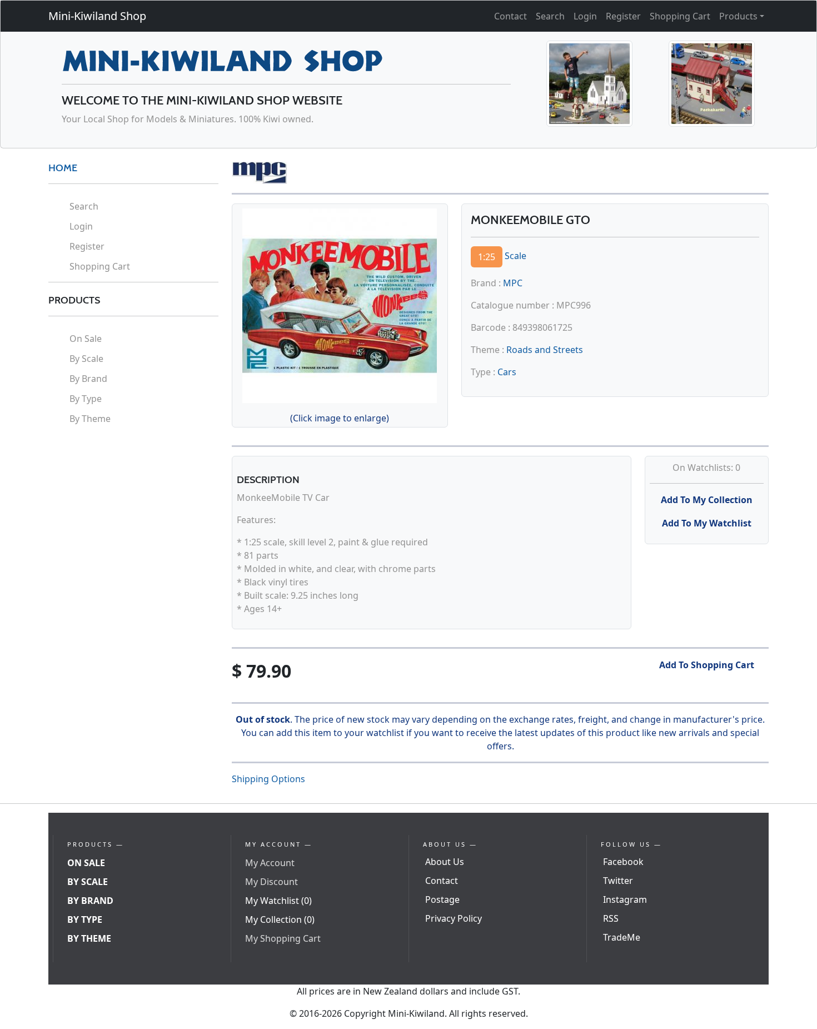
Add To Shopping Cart (706, 665)
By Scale (86, 358)
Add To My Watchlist (706, 523)
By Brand (88, 378)
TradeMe (621, 937)
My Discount (271, 882)
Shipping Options (268, 779)
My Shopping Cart (283, 938)
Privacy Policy (453, 918)
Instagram (625, 899)
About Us (444, 862)
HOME (62, 168)
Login (585, 16)
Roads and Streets (544, 350)
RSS (611, 918)
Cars (506, 372)
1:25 (486, 257)
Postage (442, 899)
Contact (510, 16)
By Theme (90, 418)
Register (623, 16)
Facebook (623, 862)
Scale (515, 256)
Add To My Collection (707, 500)
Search (550, 16)
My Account (270, 863)
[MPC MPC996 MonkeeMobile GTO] (339, 304)
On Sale (85, 338)
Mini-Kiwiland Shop (97, 15)
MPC (512, 283)
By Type (85, 398)
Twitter (618, 880)
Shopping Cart (680, 16)
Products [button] (738, 16)
